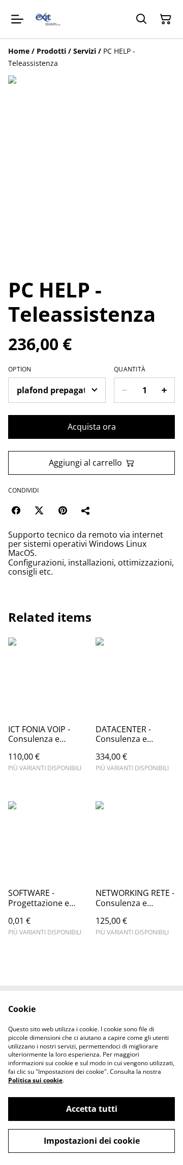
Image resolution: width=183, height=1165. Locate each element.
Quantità (129, 369)
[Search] (141, 19)
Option (20, 369)
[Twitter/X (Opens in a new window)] (39, 510)
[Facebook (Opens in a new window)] (15, 510)
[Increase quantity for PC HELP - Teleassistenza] (164, 390)
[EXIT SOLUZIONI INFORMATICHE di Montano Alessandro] (48, 19)
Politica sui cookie (35, 1080)
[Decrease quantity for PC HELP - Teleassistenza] (124, 390)
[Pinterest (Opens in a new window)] (62, 510)
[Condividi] (86, 510)
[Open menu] (17, 19)
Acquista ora (92, 426)
